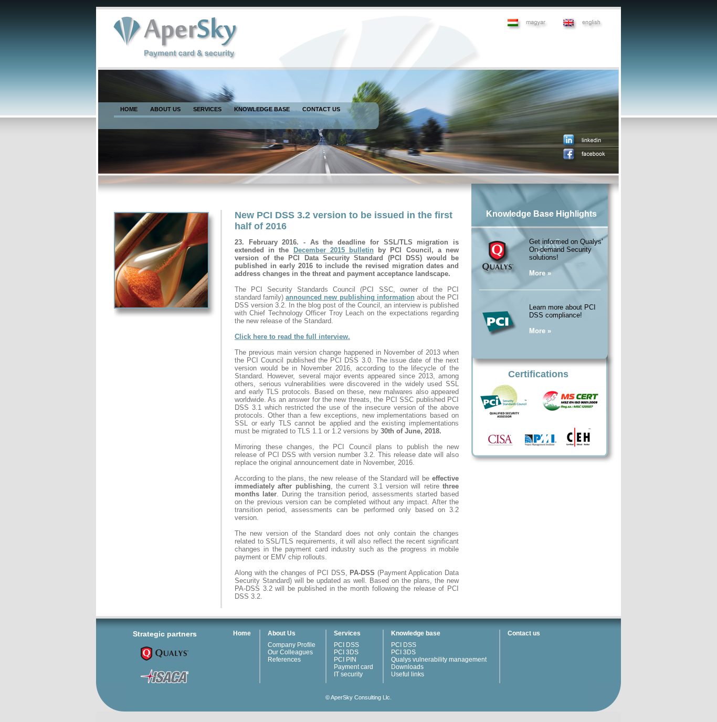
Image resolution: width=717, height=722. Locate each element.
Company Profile (291, 645)
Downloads (407, 667)
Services (347, 633)
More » (540, 273)
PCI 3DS (346, 652)
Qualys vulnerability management (439, 659)
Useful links (407, 674)
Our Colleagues (290, 652)
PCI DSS (346, 645)
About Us (282, 633)
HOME (129, 109)
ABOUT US (165, 109)
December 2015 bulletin (333, 250)
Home (242, 633)
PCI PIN (345, 659)
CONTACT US (321, 109)
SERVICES (207, 109)
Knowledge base (415, 633)
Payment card (353, 667)
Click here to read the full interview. (292, 337)
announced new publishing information (350, 297)
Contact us (524, 633)
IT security (348, 674)
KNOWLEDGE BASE (262, 109)
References (284, 659)
